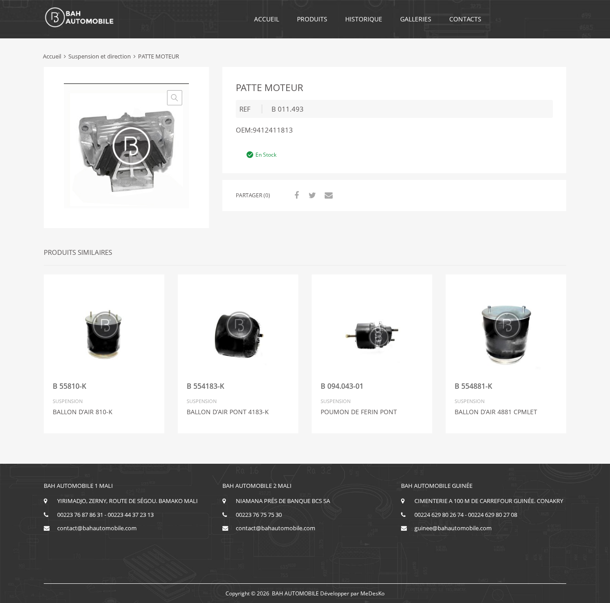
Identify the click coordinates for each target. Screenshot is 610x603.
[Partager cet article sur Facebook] (295, 195)
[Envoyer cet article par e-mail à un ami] (327, 195)
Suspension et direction (99, 56)
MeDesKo (372, 593)
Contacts (465, 19)
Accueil (266, 19)
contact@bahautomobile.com (97, 528)
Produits (312, 19)
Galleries (415, 19)
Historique (363, 19)
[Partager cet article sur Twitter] (311, 195)
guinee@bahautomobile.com (453, 528)
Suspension (68, 401)
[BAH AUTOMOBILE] (79, 25)
